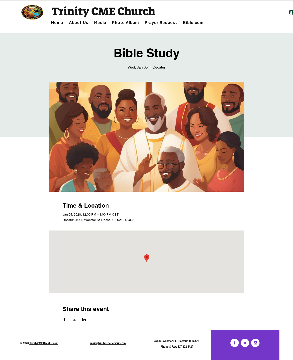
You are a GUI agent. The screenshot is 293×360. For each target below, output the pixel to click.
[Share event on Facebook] (64, 319)
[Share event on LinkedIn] (84, 319)
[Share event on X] (74, 319)
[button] (125, 22)
